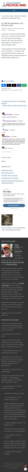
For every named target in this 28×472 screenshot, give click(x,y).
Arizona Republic (6, 45)
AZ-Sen (9, 90)
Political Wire (18, 251)
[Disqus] (14, 130)
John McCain (15, 90)
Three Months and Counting (9, 178)
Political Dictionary (11, 264)
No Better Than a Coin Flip (9, 175)
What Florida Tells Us (7, 173)
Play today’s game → (14, 205)
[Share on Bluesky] (3, 85)
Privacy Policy (8, 464)
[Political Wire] (14, 4)
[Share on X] (9, 85)
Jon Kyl (20, 90)
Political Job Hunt (6, 262)
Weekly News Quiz (7, 170)
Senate (9, 88)
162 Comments (11, 30)
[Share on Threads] (14, 85)
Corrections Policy (18, 464)
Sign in (3, 161)
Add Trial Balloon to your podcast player (13, 227)
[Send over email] (24, 85)
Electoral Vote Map (18, 262)
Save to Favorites (8, 81)
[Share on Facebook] (19, 85)
